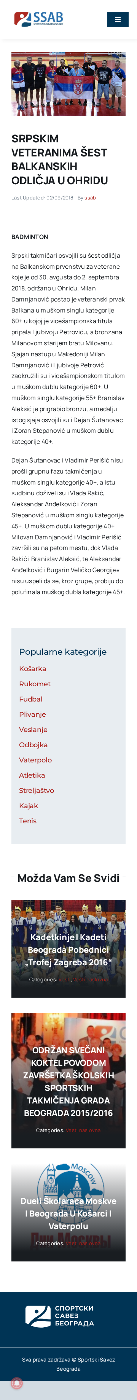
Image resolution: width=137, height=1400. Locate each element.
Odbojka (33, 745)
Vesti (64, 979)
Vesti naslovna (90, 979)
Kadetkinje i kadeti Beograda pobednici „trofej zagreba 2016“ (68, 949)
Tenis (28, 821)
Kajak (28, 806)
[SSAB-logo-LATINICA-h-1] (38, 10)
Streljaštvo (36, 790)
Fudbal (31, 699)
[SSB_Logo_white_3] (59, 1299)
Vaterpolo (35, 760)
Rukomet (35, 684)
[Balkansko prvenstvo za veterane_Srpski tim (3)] (68, 55)
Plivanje (32, 714)
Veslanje (33, 730)
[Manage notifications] (17, 1383)
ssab (90, 197)
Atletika (32, 775)
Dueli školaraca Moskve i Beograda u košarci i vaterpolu (68, 1213)
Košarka (32, 669)
